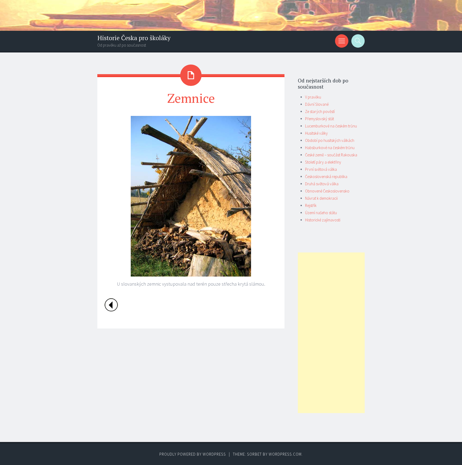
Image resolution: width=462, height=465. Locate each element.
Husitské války (316, 133)
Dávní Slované (317, 104)
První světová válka (321, 169)
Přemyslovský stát (319, 118)
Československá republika (326, 176)
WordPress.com (285, 454)
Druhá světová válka (321, 183)
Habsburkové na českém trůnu (330, 147)
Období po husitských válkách (329, 140)
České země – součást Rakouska (331, 154)
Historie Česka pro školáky (134, 38)
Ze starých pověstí (320, 111)
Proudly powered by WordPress (192, 454)
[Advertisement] (331, 332)
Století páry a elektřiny (323, 162)
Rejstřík (311, 205)
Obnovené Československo (327, 191)
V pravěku (313, 97)
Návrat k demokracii (321, 198)
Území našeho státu (321, 212)
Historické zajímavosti (322, 219)
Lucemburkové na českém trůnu (331, 125)
